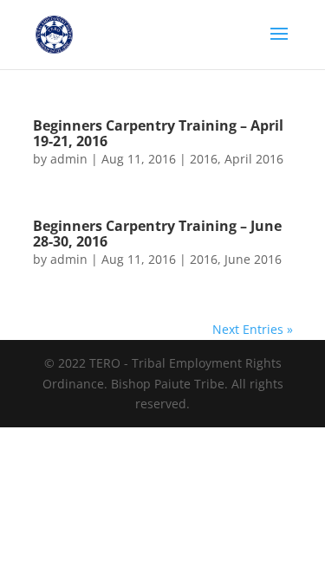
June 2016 (253, 259)
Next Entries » (252, 329)
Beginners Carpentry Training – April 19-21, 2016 (158, 133)
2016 (204, 159)
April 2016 (253, 159)
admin (69, 159)
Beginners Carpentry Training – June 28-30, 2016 (157, 233)
